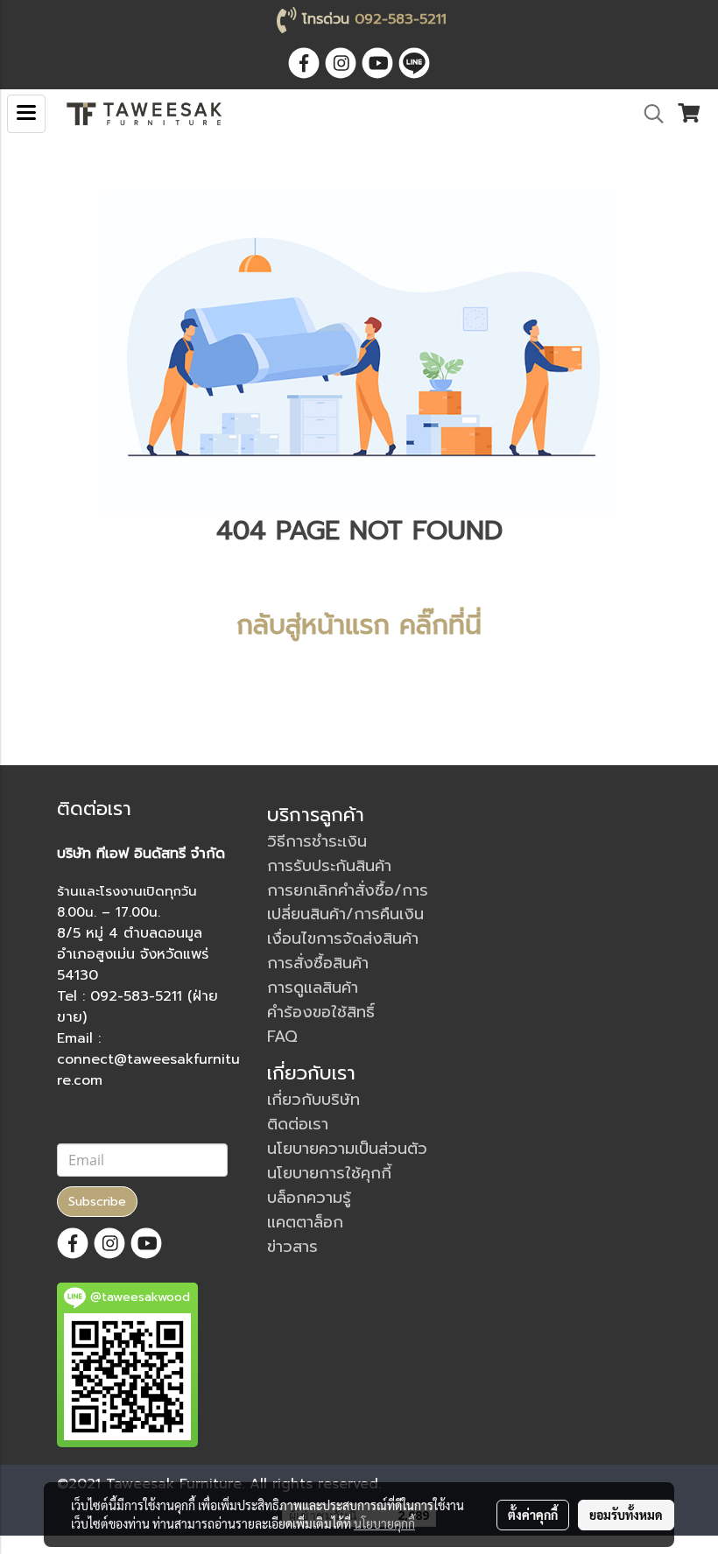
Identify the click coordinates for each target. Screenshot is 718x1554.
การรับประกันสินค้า (329, 866)
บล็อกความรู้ (309, 1197)
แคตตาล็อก (305, 1222)
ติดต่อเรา (297, 1124)
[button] (647, 113)
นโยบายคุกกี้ (384, 1523)
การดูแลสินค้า (312, 987)
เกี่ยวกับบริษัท (313, 1099)
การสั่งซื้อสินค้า (318, 963)
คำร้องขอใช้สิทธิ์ (321, 1012)
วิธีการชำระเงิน (317, 841)
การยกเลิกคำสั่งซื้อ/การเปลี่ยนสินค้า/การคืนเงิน (347, 902)
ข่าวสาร (292, 1246)
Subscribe (97, 1201)
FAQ (282, 1036)
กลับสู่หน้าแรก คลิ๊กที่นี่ (359, 625)
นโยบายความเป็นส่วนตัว (347, 1148)
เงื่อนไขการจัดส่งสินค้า (343, 938)
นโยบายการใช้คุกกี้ (329, 1173)
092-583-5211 (401, 19)
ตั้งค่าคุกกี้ (533, 1514)
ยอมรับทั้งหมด (626, 1514)
